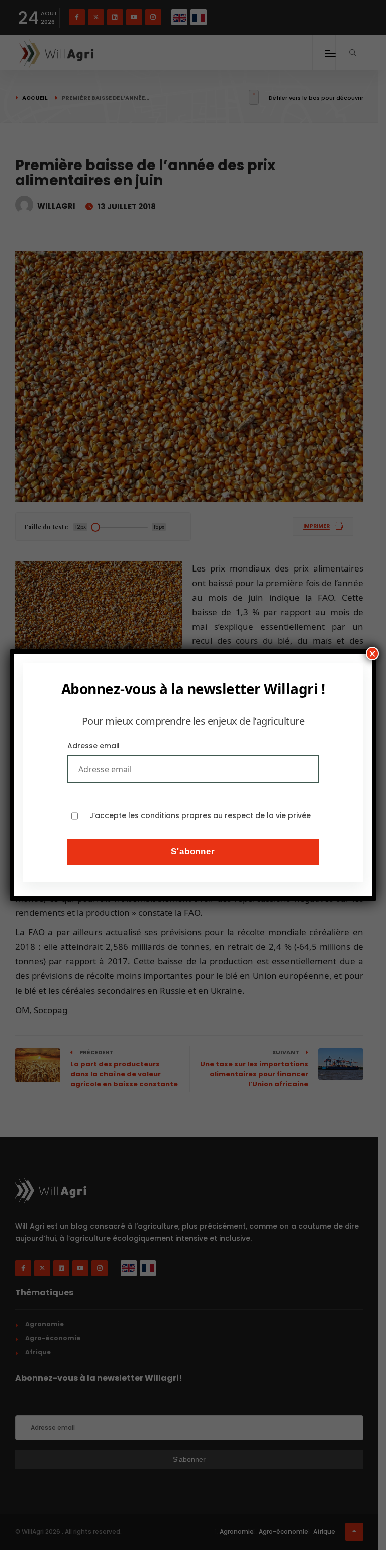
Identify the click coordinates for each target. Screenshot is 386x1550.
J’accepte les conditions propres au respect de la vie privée (200, 816)
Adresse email (93, 746)
